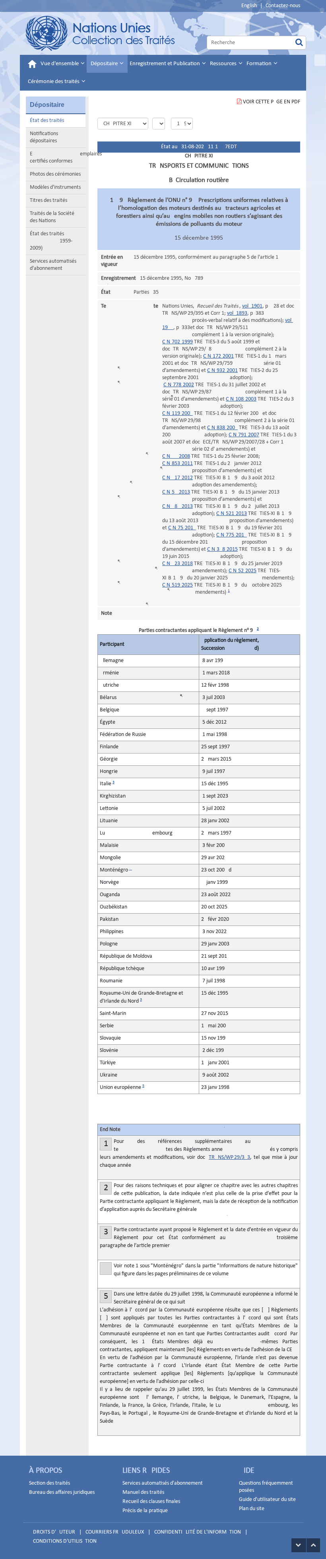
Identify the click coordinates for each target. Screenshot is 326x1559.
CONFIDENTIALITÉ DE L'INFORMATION (197, 1532)
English (249, 6)
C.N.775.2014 (231, 535)
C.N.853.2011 (177, 464)
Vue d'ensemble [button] (60, 64)
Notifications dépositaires (44, 137)
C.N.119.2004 (177, 413)
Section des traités (49, 1483)
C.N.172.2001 (218, 356)
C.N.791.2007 (244, 435)
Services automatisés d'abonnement (53, 264)
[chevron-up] (313, 1545)
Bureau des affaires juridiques (62, 1492)
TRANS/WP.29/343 (229, 1157)
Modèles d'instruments (55, 187)
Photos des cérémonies (55, 174)
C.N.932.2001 (222, 371)
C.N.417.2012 (177, 478)
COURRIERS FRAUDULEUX (114, 1532)
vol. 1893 (237, 313)
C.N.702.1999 (177, 342)
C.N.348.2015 (222, 549)
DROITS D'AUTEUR (54, 1532)
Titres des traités (48, 200)
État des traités (47, 121)
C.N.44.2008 (176, 456)
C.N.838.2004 (222, 428)
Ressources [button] (224, 64)
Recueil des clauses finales (151, 1502)
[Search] (299, 43)
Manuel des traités (143, 1492)
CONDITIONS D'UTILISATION (65, 1541)
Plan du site (251, 1509)
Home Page (101, 33)
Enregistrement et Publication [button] (165, 64)
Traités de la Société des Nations (52, 217)
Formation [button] (259, 64)
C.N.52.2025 (242, 571)
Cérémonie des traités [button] (54, 82)
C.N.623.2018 (177, 564)
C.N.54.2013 (176, 492)
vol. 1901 (252, 306)
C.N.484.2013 (177, 506)
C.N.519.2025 (177, 585)
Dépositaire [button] (105, 64)
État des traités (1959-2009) (51, 241)
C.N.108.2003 (241, 399)
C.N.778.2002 (178, 385)
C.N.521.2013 (231, 514)
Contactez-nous (283, 6)
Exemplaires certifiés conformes (57, 157)
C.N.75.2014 (182, 528)
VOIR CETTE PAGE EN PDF (271, 102)
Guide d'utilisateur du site (267, 1500)
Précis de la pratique (145, 1511)
